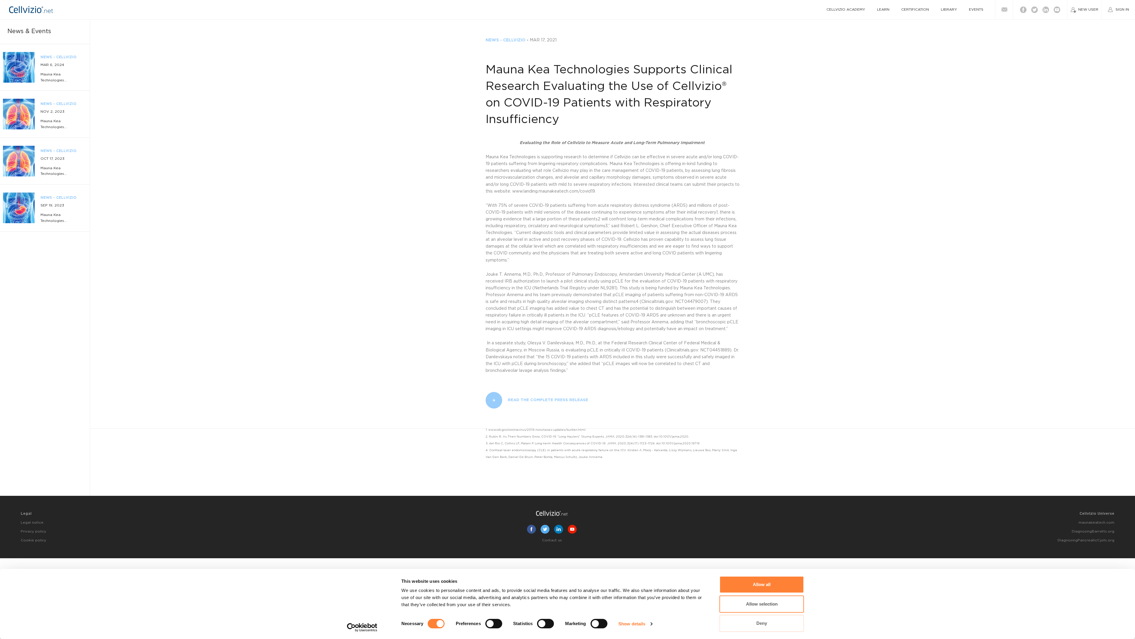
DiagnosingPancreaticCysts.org (1086, 540)
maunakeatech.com (1096, 522)
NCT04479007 (690, 302)
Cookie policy (33, 540)
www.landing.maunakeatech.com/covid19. (554, 191)
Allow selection (762, 603)
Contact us (552, 540)
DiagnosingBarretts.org (1093, 531)
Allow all (762, 584)
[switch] (493, 623)
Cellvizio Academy (845, 9)
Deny (761, 623)
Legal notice (32, 522)
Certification (915, 9)
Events (976, 9)
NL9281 (608, 288)
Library (949, 9)
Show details (631, 623)
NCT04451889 (715, 350)
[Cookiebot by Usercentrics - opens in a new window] (362, 627)
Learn (883, 9)
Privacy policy (33, 531)
